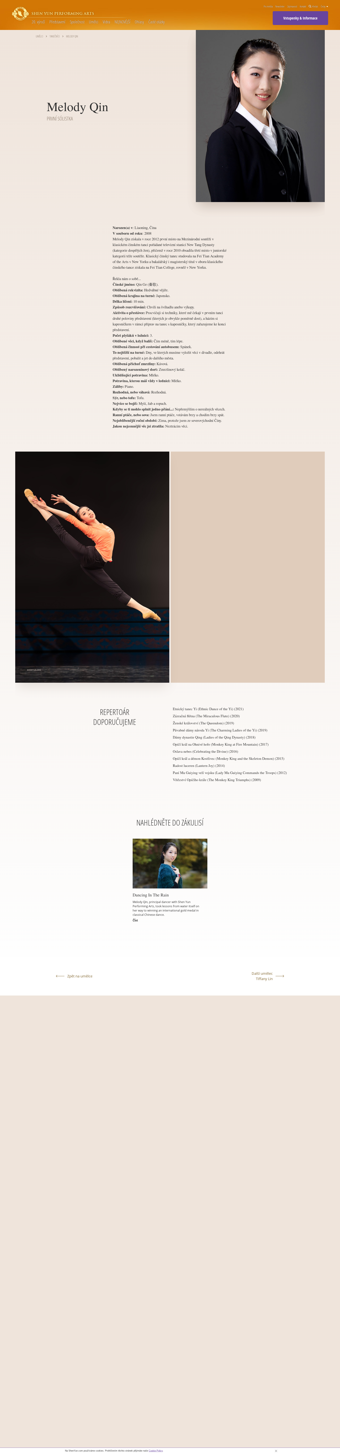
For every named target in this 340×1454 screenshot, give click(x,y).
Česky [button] (323, 6)
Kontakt (303, 6)
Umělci (93, 21)
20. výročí (38, 21)
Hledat (315, 6)
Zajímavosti (292, 6)
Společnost (77, 21)
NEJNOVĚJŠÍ (122, 21)
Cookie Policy (156, 1450)
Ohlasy (139, 21)
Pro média (268, 6)
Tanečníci (55, 36)
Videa (106, 21)
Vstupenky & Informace (300, 18)
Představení (57, 21)
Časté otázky (156, 21)
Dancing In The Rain (151, 895)
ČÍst (135, 920)
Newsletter (280, 6)
